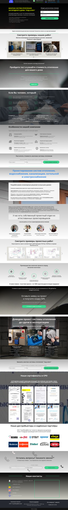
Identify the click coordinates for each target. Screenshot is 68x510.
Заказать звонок (51, 467)
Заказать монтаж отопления (51, 368)
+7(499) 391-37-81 (51, 0)
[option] (34, 49)
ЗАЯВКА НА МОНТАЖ (49, 18)
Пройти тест (34, 84)
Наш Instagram (16, 489)
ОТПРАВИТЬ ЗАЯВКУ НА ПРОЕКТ (34, 306)
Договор (14, 492)
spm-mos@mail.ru (16, 487)
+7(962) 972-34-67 (39, 0)
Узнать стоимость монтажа (51, 162)
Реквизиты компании (17, 495)
